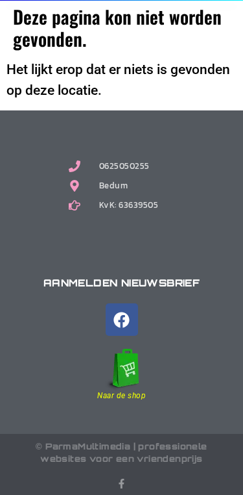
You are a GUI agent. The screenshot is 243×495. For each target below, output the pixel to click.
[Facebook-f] (121, 484)
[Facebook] (122, 319)
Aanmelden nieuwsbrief (121, 283)
